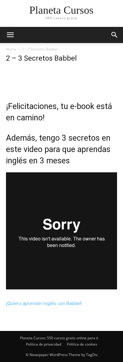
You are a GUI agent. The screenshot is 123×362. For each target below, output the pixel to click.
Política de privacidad (43, 344)
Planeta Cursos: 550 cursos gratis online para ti (59, 337)
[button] (114, 35)
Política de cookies (82, 344)
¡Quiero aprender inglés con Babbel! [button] (44, 303)
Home (11, 49)
